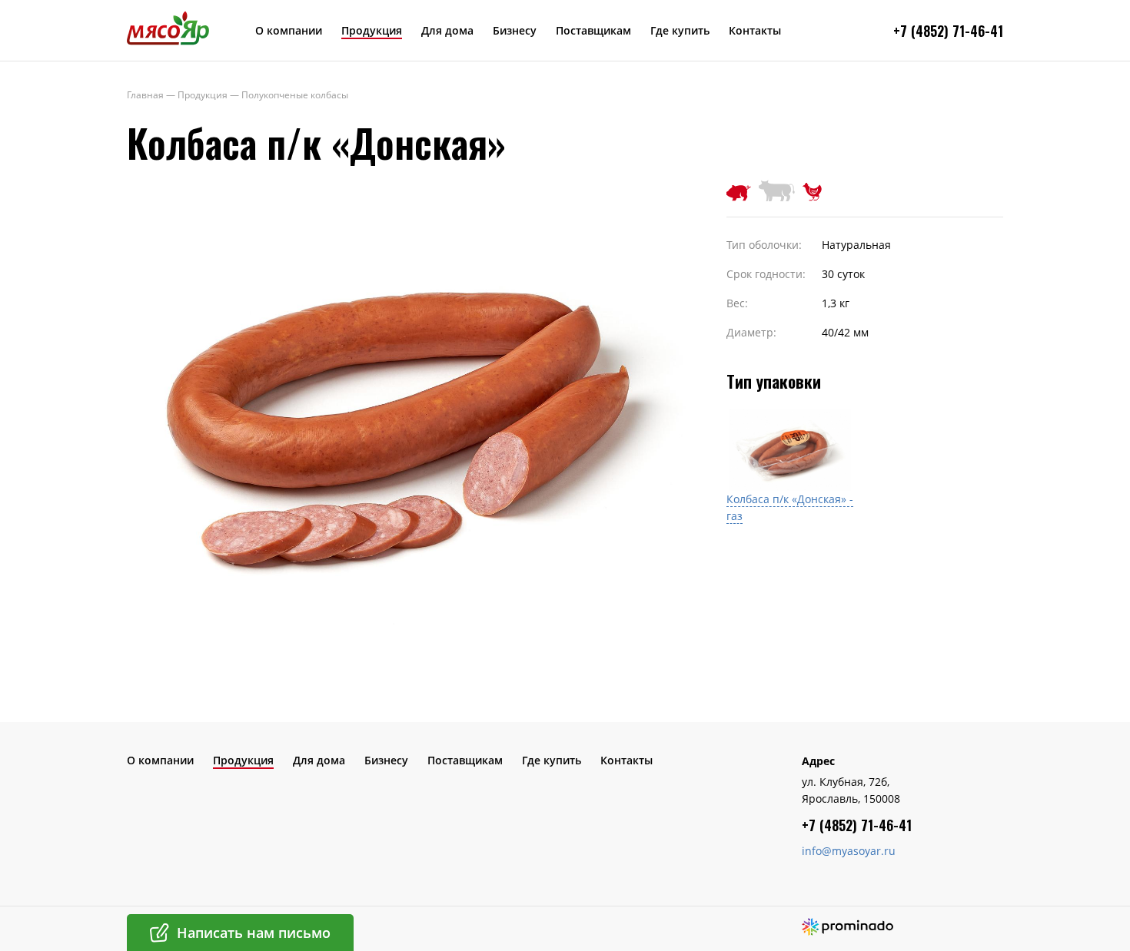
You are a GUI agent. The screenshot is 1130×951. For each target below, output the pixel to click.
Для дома (447, 30)
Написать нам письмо (254, 932)
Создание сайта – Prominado (847, 927)
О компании (288, 30)
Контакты (755, 30)
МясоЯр (168, 27)
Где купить (680, 30)
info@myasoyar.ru (849, 850)
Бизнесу (515, 30)
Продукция (371, 30)
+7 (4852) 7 (926, 31)
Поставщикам (593, 30)
